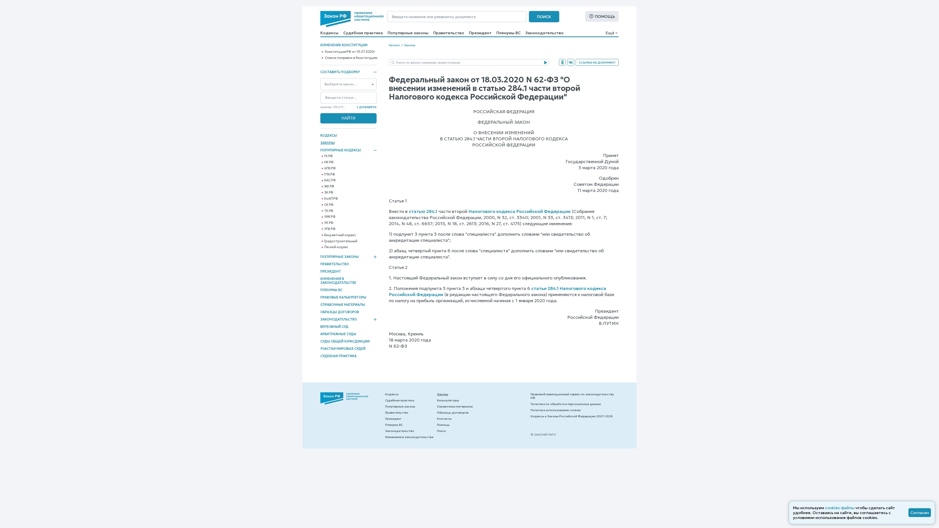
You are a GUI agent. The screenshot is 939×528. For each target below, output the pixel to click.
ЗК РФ (328, 193)
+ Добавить (367, 107)
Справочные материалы (342, 305)
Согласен (919, 512)
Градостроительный (340, 241)
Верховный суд (334, 327)
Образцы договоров (339, 312)
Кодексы (329, 32)
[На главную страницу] (351, 19)
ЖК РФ (329, 186)
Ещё (610, 32)
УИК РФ (329, 217)
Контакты (444, 418)
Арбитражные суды (338, 334)
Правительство (448, 32)
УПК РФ (329, 229)
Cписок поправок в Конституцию (351, 58)
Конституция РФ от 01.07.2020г (350, 52)
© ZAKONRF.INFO (543, 434)
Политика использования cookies (556, 410)
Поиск (544, 16)
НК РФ (329, 162)
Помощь (605, 16)
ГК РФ (328, 156)
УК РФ (328, 223)
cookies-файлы (839, 507)
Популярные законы (408, 32)
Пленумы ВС (508, 32)
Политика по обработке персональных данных (566, 404)
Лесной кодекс (336, 247)
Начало (394, 45)
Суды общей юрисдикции (345, 341)
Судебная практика (363, 32)
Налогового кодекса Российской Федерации (519, 211)
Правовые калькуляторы (343, 297)
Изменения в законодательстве (338, 281)
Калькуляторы (448, 400)
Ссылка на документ (597, 62)
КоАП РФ (331, 199)
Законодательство (544, 32)
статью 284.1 (423, 211)
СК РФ (329, 205)
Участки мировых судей (343, 349)
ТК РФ (328, 211)
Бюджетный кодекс (340, 235)
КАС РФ (330, 180)
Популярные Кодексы (340, 150)
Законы (327, 143)
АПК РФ (330, 168)
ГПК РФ (329, 174)
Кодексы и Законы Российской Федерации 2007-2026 (572, 416)
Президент (480, 32)
